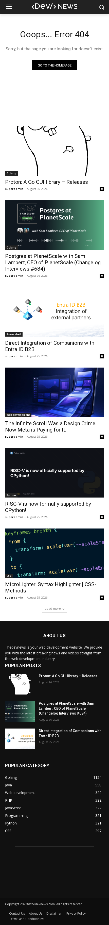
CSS (9, 575)
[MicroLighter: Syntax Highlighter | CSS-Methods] (54, 553)
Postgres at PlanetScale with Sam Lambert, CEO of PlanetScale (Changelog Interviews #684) (53, 262)
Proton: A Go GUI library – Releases (46, 182)
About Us (35, 913)
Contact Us (17, 913)
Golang (11, 173)
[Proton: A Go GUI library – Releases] (54, 151)
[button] (101, 7)
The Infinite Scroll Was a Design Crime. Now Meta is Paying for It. (51, 426)
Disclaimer (54, 913)
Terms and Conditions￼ (26, 919)
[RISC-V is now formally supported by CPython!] (54, 473)
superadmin (14, 189)
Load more (53, 608)
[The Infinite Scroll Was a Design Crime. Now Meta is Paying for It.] (54, 392)
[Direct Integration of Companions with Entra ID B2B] (54, 312)
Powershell (14, 334)
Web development (18, 415)
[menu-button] (8, 7)
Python (11, 495)
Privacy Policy (76, 913)
